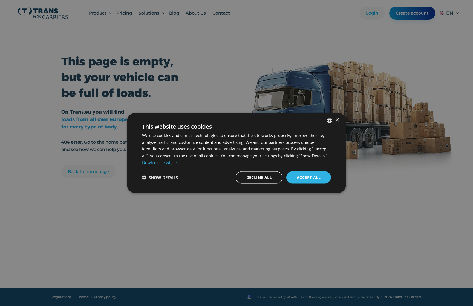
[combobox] (329, 120)
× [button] (337, 120)
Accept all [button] (309, 177)
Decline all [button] (259, 177)
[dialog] (236, 153)
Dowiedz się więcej (160, 162)
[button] (160, 178)
